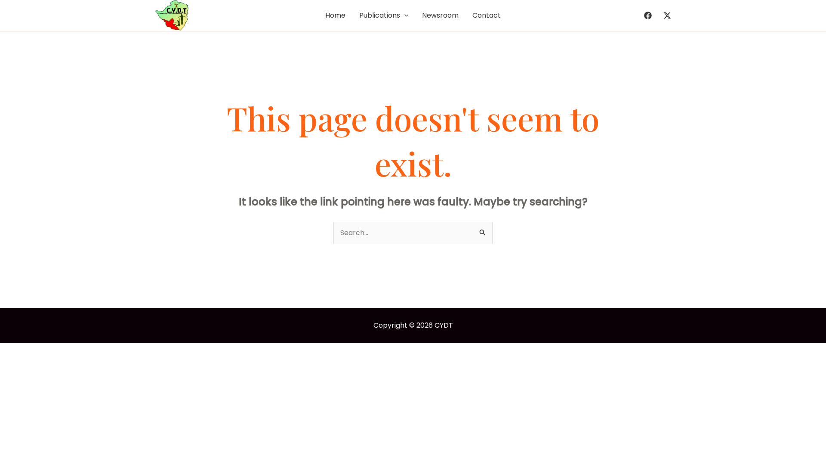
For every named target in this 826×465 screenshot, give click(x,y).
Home (335, 15)
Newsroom (440, 15)
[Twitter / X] (667, 15)
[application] (404, 15)
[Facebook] (648, 15)
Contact (486, 15)
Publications (379, 15)
